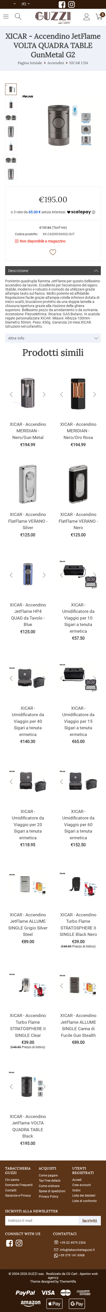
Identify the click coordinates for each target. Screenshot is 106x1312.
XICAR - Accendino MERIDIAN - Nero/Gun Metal (28, 431)
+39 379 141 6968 (71, 1255)
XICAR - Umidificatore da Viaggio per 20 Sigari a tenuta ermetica (28, 824)
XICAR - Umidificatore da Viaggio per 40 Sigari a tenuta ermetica (28, 721)
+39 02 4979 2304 (72, 1243)
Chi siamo (12, 1180)
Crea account (81, 1185)
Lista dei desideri (83, 1195)
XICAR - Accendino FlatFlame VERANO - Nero (78, 521)
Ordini (76, 1190)
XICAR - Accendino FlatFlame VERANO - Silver (28, 521)
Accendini (55, 63)
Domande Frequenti (19, 1185)
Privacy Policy (48, 1196)
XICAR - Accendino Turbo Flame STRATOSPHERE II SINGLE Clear (28, 1025)
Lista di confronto (84, 1201)
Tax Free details (49, 1180)
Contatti (10, 1190)
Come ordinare (49, 1186)
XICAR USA (78, 63)
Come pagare (48, 1175)
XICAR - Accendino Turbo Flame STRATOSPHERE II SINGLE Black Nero (78, 924)
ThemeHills (67, 1281)
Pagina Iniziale (30, 63)
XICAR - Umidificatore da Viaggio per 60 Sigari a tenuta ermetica (78, 824)
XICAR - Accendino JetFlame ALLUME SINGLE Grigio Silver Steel (28, 924)
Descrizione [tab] (18, 270)
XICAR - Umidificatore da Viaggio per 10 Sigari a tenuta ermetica (78, 618)
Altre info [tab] (16, 338)
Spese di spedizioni (52, 1191)
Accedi (77, 1180)
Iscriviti (89, 1220)
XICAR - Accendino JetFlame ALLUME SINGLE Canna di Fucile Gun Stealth (78, 1025)
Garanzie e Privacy (18, 1195)
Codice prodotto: (26, 234)
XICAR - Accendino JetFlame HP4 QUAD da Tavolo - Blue (28, 614)
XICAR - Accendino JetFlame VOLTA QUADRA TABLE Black (28, 1126)
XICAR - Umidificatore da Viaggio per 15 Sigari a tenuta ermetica (78, 721)
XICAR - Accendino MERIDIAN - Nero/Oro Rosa (78, 431)
